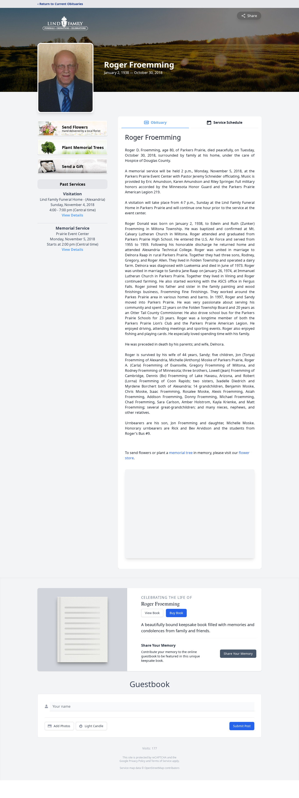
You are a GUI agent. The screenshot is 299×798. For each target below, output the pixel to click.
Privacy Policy (137, 761)
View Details (72, 215)
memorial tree (181, 452)
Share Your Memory (238, 653)
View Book (152, 613)
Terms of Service (161, 761)
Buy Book (176, 613)
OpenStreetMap (154, 768)
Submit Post (242, 726)
